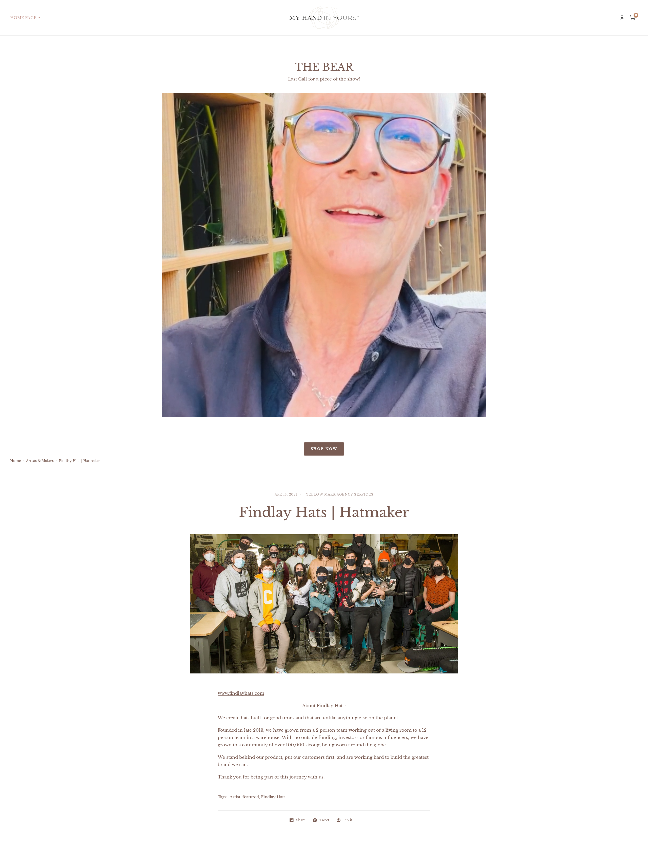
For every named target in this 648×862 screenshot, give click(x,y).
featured (250, 796)
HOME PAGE (23, 17)
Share (301, 820)
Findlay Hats (273, 796)
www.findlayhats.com (241, 693)
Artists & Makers (40, 461)
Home (15, 461)
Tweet (324, 820)
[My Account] (622, 17)
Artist (235, 796)
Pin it (347, 820)
